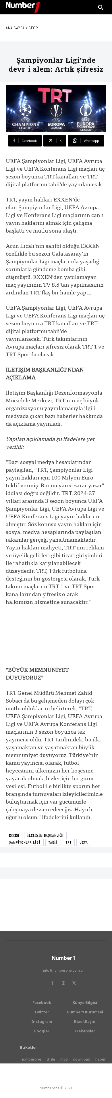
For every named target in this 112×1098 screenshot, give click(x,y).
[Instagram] (63, 983)
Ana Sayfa (15, 28)
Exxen (14, 835)
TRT (69, 842)
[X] (74, 983)
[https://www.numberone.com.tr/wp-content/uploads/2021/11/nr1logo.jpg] (23, 7)
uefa (84, 842)
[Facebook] (52, 983)
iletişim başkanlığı (45, 835)
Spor (33, 28)
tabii (53, 842)
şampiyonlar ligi (24, 842)
